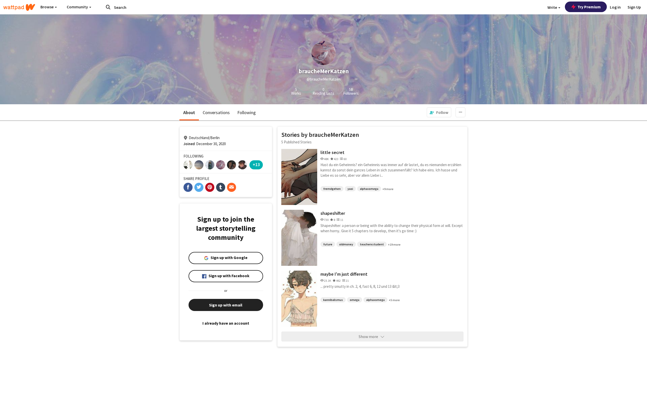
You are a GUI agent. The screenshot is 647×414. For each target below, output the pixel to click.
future (327, 244)
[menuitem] (439, 112)
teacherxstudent (372, 244)
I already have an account (225, 323)
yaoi (350, 189)
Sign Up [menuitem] (634, 7)
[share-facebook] (188, 187)
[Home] (19, 7)
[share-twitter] (198, 187)
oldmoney (346, 244)
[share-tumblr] (220, 187)
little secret (332, 152)
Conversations (216, 112)
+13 (256, 164)
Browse (47, 6)
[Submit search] (108, 7)
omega (354, 300)
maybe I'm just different (343, 274)
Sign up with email (225, 304)
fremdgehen (332, 189)
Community (78, 6)
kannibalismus (333, 300)
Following (246, 112)
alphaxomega (369, 189)
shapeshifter (332, 213)
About (189, 112)
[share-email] (231, 187)
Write (552, 7)
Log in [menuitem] (615, 7)
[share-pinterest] (209, 187)
